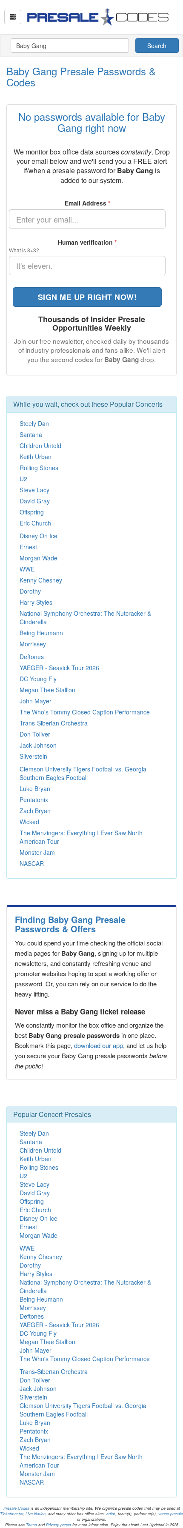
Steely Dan (34, 423)
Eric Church (35, 523)
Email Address (87, 203)
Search (156, 45)
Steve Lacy (34, 490)
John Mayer (35, 701)
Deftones (32, 656)
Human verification (87, 242)
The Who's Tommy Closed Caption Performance (85, 712)
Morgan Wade (38, 558)
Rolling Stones (39, 467)
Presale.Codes (16, 1508)
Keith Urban (35, 456)
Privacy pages (58, 1525)
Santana (31, 434)
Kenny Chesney (41, 580)
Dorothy (30, 591)
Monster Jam (37, 852)
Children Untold (40, 445)
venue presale (170, 1514)
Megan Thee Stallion (47, 689)
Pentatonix (34, 799)
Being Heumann (41, 632)
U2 (23, 478)
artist (110, 1514)
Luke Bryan (35, 788)
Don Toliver (35, 734)
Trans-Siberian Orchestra (54, 723)
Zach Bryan (35, 810)
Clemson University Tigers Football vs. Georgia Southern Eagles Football (83, 773)
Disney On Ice (38, 535)
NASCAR (32, 863)
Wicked (29, 821)
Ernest (28, 547)
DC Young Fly (38, 678)
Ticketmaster (11, 1514)
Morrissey (33, 644)
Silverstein (33, 756)
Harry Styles (36, 602)
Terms (31, 1525)
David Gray (35, 501)
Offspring (32, 512)
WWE (27, 569)
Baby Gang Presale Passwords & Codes (81, 76)
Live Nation (36, 1514)
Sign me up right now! (87, 297)
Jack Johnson (38, 745)
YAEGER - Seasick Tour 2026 (59, 667)
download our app (98, 1045)
